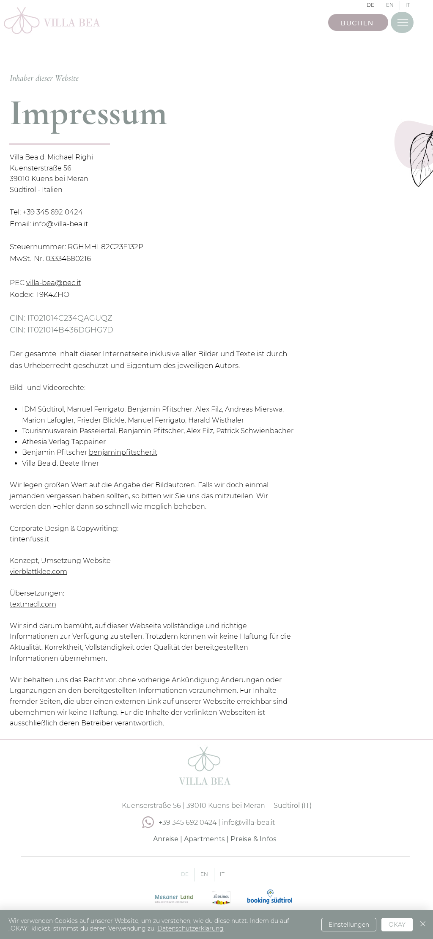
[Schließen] (423, 924)
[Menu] (402, 22)
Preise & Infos (253, 839)
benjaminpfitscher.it (123, 452)
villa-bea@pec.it (53, 282)
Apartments (204, 839)
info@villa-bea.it (60, 224)
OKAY (397, 924)
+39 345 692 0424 (187, 822)
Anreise (165, 839)
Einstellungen (349, 924)
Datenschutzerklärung (190, 928)
